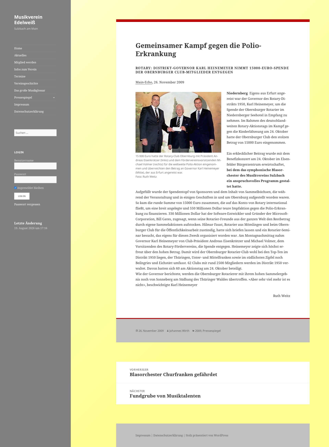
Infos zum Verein (25, 69)
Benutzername (24, 160)
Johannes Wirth (179, 331)
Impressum (21, 104)
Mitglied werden (25, 62)
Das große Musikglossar (29, 90)
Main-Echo (144, 82)
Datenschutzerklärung (29, 111)
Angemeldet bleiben (30, 188)
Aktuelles (20, 55)
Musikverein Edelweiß (28, 20)
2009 (198, 331)
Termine (20, 76)
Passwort (20, 174)
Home (18, 48)
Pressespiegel (23, 97)
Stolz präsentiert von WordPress (207, 435)
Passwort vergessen (27, 204)
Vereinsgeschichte (26, 83)
